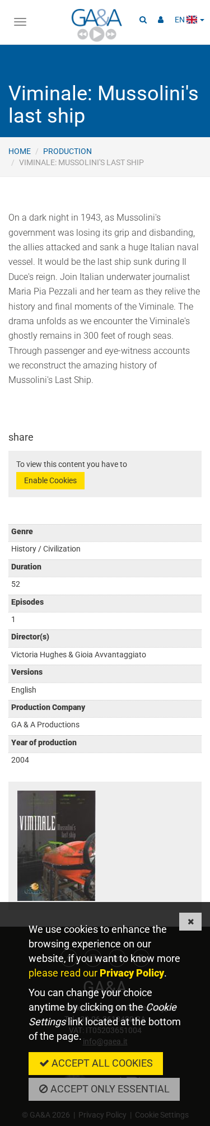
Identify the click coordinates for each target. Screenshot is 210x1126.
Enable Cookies (50, 480)
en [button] (180, 19)
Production (67, 151)
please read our (96, 973)
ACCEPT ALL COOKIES (101, 1063)
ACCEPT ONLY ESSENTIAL (109, 1089)
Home (19, 151)
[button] (143, 19)
